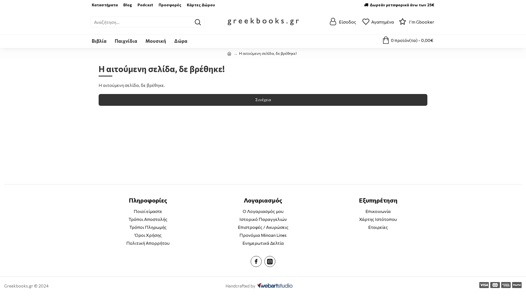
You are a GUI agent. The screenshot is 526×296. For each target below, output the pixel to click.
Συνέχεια (263, 100)
